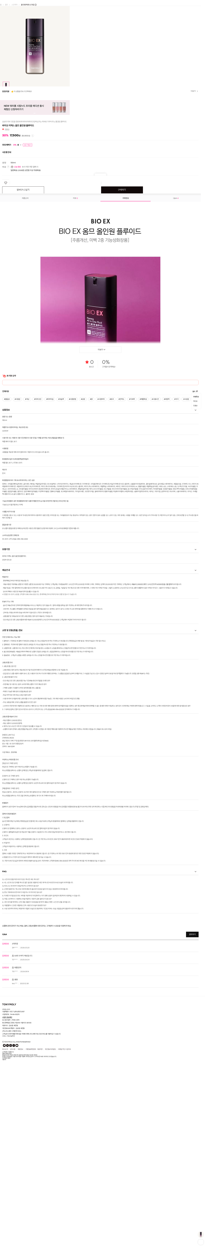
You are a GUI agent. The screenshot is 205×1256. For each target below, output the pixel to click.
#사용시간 (153, 550)
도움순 (195, 555)
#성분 (82, 550)
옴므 (6, 5)
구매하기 (122, 341)
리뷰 (7, 280)
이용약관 (40, 1200)
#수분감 (184, 550)
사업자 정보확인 (7, 1168)
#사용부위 (99, 550)
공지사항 (12, 1200)
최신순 (195, 551)
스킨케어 (14, 5)
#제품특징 (141, 550)
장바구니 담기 (23, 341)
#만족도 (120, 550)
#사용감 (17, 550)
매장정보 (20, 1200)
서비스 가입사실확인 (8, 1187)
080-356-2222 (6, 1204)
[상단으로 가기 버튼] (201, 1242)
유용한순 (196, 548)
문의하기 (192, 1085)
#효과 (110, 550)
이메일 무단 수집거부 (64, 1200)
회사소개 (5, 1200)
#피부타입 (49, 550)
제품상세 (25, 349)
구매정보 (125, 349)
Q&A (176, 349)
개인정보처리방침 (50, 1200)
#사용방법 (71, 550)
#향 (90, 550)
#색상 (27, 550)
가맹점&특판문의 (31, 1200)
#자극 (174, 550)
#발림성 (7, 550)
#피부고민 (37, 550)
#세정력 (164, 550)
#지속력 (130, 550)
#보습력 (60, 550)
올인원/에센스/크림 (27, 5)
